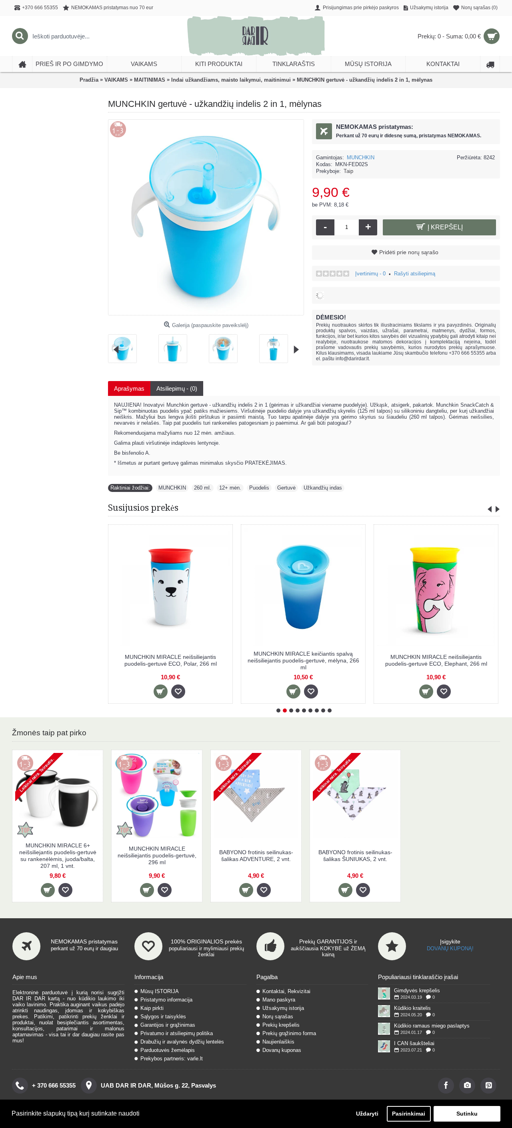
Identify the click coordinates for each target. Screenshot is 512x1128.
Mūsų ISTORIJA (159, 991)
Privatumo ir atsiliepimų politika (176, 1033)
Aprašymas (129, 388)
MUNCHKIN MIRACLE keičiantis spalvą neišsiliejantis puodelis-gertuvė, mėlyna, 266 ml (303, 660)
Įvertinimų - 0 (370, 274)
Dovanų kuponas (281, 1050)
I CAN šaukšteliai (414, 1043)
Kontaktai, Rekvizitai (286, 991)
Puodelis (259, 488)
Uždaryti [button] (367, 1113)
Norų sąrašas (277, 1017)
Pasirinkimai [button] (408, 1113)
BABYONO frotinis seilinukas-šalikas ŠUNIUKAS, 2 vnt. (355, 855)
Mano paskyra (278, 1000)
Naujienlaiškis (278, 1042)
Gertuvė (286, 488)
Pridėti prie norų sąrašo (408, 252)
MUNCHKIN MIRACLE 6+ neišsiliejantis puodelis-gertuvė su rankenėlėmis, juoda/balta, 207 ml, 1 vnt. (57, 855)
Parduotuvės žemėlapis (167, 1050)
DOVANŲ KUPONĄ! (450, 948)
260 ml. (202, 488)
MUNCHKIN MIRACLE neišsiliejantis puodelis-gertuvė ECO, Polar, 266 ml (170, 660)
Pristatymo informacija (166, 1000)
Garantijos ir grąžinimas (167, 1025)
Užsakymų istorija (283, 1008)
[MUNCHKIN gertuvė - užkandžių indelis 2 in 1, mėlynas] (125, 345)
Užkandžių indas (323, 488)
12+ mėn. (230, 488)
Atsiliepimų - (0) (176, 388)
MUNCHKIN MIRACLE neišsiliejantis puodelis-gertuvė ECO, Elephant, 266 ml (436, 660)
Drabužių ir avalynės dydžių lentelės (182, 1042)
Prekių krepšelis (281, 1025)
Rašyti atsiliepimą (414, 274)
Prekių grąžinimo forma (289, 1033)
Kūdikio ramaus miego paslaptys (432, 1026)
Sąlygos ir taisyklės (163, 1017)
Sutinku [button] (467, 1113)
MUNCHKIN (360, 158)
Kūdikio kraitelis (412, 1008)
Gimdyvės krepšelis (417, 991)
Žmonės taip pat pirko (49, 733)
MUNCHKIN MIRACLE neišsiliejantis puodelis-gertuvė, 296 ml (157, 855)
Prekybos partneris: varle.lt (171, 1059)
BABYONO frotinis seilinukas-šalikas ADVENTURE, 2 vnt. (256, 855)
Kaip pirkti (152, 1008)
